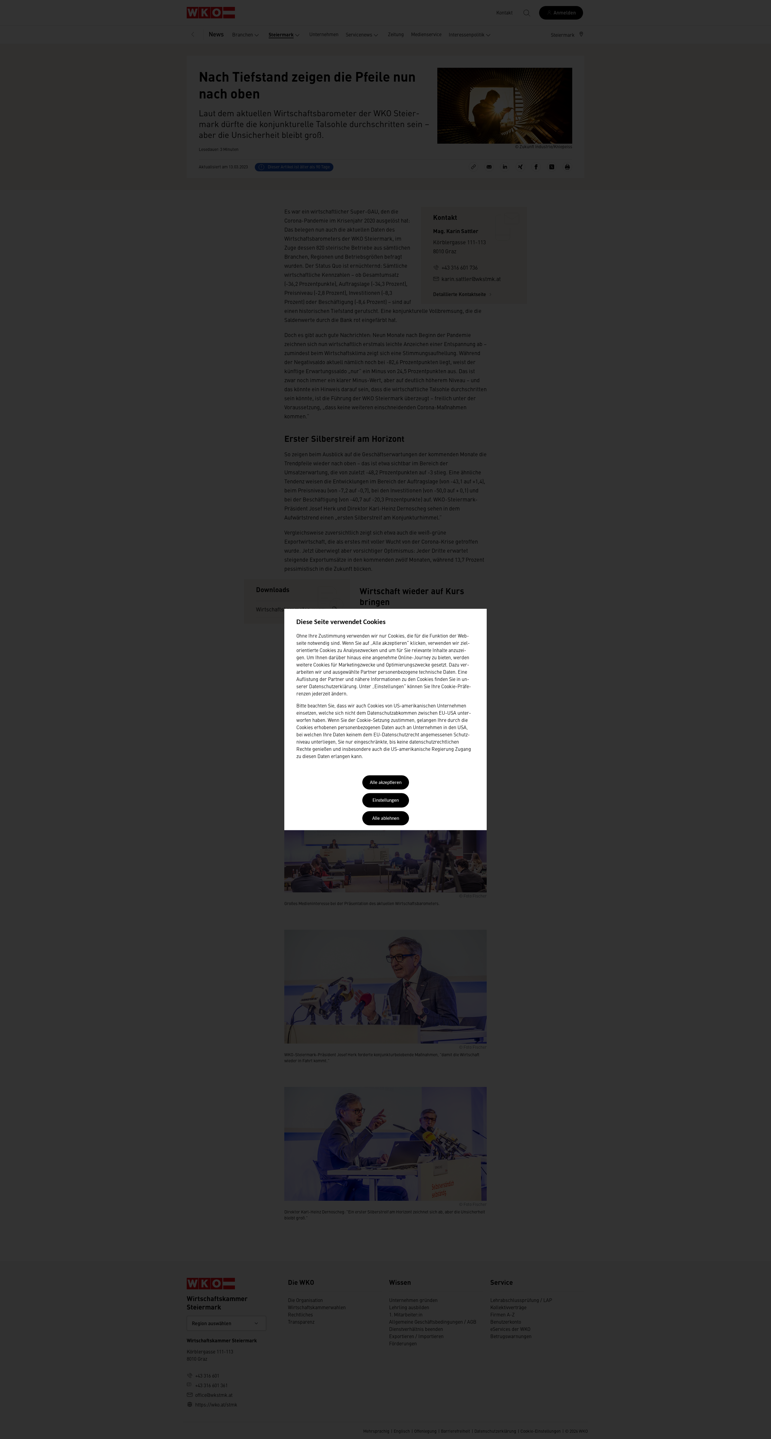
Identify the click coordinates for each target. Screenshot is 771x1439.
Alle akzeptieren (385, 782)
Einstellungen (386, 800)
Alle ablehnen (385, 818)
